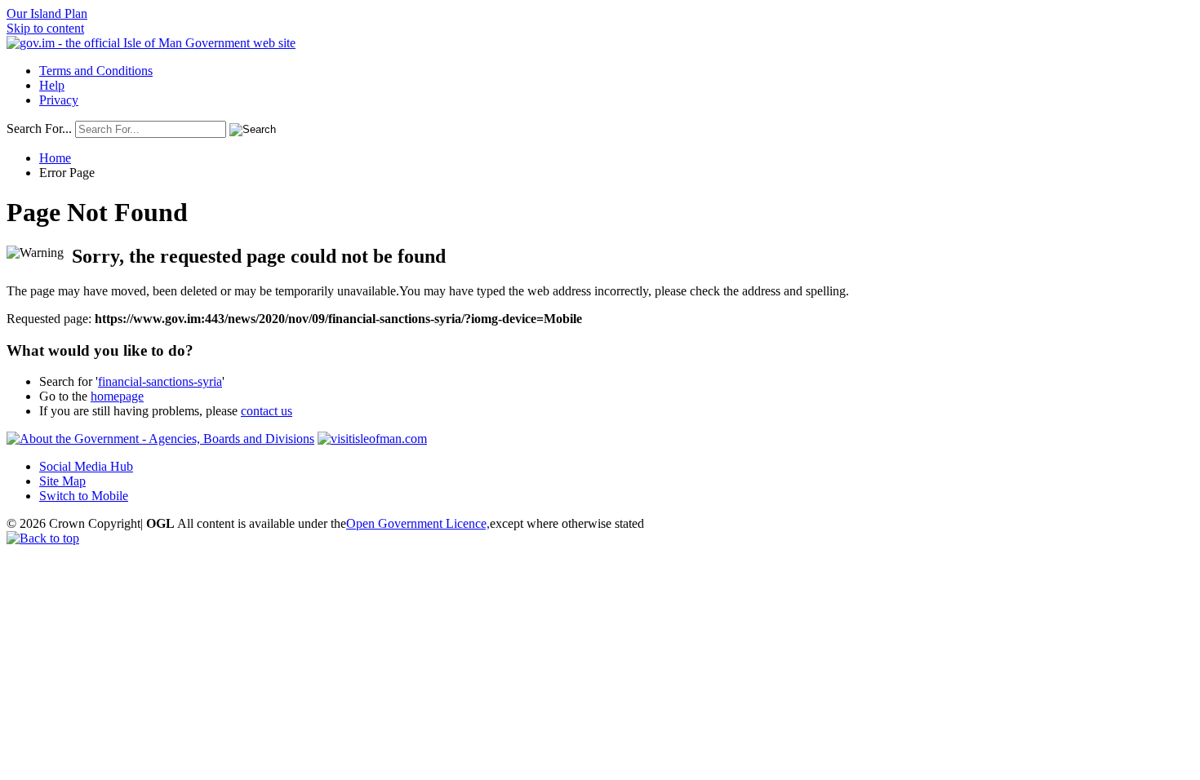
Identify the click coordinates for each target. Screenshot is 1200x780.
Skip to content (45, 28)
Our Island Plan (47, 13)
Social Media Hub (86, 466)
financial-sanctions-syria (160, 381)
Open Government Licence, (418, 523)
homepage (117, 396)
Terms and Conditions (96, 71)
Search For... (39, 128)
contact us (266, 411)
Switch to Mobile (83, 496)
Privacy (58, 100)
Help (51, 85)
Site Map (62, 481)
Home (55, 158)
